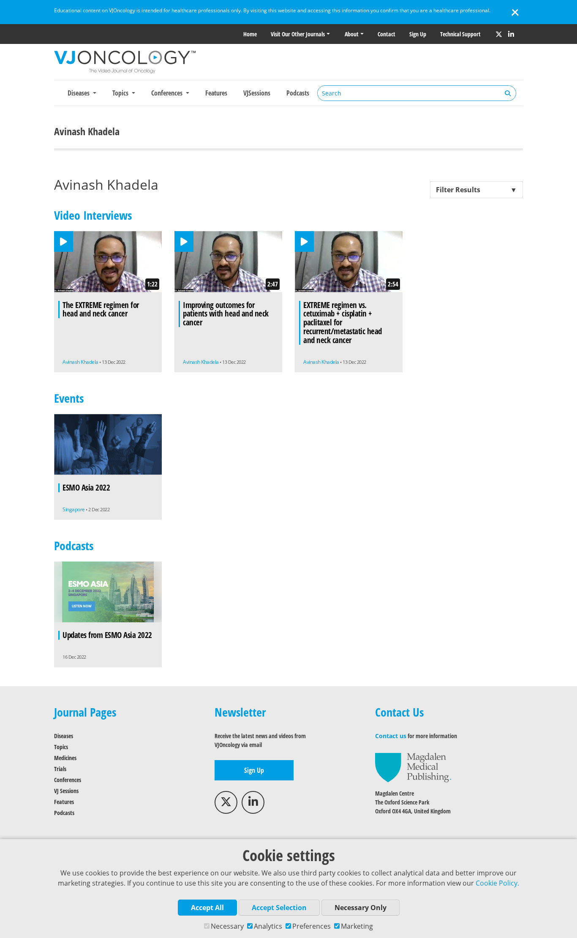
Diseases (63, 736)
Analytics (268, 926)
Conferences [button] (167, 93)
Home (250, 34)
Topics (61, 747)
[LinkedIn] (511, 34)
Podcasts (297, 93)
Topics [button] (121, 93)
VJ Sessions (66, 791)
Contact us (390, 736)
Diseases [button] (79, 93)
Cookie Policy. (497, 883)
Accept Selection (279, 907)
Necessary (227, 926)
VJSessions (256, 93)
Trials (60, 769)
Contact (386, 34)
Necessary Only (360, 907)
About (352, 34)
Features (216, 93)
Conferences (67, 780)
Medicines (65, 758)
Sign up (417, 34)
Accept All (207, 907)
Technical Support (460, 34)
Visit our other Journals (298, 34)
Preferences (311, 926)
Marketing (357, 926)
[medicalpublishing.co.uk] (413, 767)
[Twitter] (498, 34)
